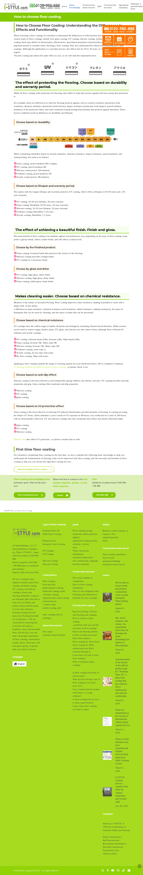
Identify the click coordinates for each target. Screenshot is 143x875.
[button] (34, 469)
